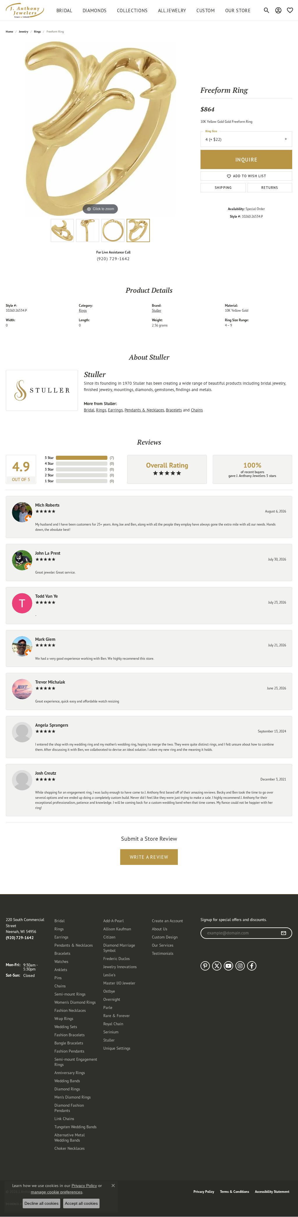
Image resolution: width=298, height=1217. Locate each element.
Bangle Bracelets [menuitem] (68, 1042)
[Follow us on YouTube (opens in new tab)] (228, 966)
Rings (37, 31)
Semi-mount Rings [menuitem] (70, 993)
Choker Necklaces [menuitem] (69, 1148)
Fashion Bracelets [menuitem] (69, 1034)
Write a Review (149, 857)
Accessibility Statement (272, 1191)
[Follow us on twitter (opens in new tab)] (216, 966)
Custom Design (165, 936)
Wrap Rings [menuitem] (63, 1018)
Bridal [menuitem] (59, 920)
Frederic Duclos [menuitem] (116, 958)
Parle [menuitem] (107, 1007)
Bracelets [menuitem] (62, 953)
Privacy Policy (204, 1191)
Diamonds (95, 10)
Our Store (238, 10)
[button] (266, 10)
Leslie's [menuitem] (109, 974)
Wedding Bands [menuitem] (67, 1080)
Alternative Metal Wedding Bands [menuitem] (69, 1137)
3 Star (49, 469)
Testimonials (162, 953)
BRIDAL (64, 10)
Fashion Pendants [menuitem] (69, 1051)
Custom (205, 10)
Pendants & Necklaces (144, 410)
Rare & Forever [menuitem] (116, 1015)
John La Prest (47, 553)
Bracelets (174, 410)
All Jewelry (172, 10)
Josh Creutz (45, 773)
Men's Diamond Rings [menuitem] (72, 1096)
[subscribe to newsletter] (284, 933)
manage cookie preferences (56, 1192)
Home (9, 31)
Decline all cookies (41, 1203)
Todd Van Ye (46, 596)
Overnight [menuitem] (111, 999)
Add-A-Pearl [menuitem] (113, 920)
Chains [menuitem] (60, 985)
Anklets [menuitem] (60, 969)
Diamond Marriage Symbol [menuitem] (119, 948)
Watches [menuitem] (61, 961)
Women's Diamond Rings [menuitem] (75, 1002)
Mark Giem (45, 639)
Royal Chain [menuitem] (113, 1023)
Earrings (115, 410)
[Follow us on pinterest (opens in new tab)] (205, 966)
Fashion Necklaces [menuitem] (70, 1010)
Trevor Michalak (50, 682)
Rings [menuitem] (59, 928)
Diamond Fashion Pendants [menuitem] (69, 1108)
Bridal (89, 410)
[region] (100, 128)
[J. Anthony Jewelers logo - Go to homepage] (25, 10)
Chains (197, 410)
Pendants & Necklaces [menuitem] (73, 945)
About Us (159, 928)
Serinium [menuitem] (110, 1031)
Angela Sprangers (51, 725)
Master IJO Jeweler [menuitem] (119, 982)
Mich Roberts (47, 505)
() (112, 457)
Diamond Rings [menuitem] (67, 1088)
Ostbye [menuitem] (109, 991)
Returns (269, 187)
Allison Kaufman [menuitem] (117, 928)
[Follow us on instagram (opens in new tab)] (240, 966)
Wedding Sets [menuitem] (65, 1026)
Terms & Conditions (234, 1191)
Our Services (162, 945)
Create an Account (167, 920)
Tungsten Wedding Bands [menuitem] (75, 1126)
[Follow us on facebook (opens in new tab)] (251, 966)
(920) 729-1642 (113, 258)
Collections (132, 10)
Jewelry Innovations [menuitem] (120, 966)
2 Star (49, 475)
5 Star (49, 457)
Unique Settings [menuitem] (116, 1048)
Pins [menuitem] (58, 977)
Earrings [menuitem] (61, 936)
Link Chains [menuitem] (64, 1118)
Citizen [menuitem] (109, 936)
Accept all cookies (81, 1203)
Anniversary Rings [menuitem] (69, 1072)
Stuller (156, 310)
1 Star (49, 481)
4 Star (49, 463)
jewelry (23, 31)
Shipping (223, 187)
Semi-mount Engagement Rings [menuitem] (75, 1062)
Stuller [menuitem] (109, 1039)
